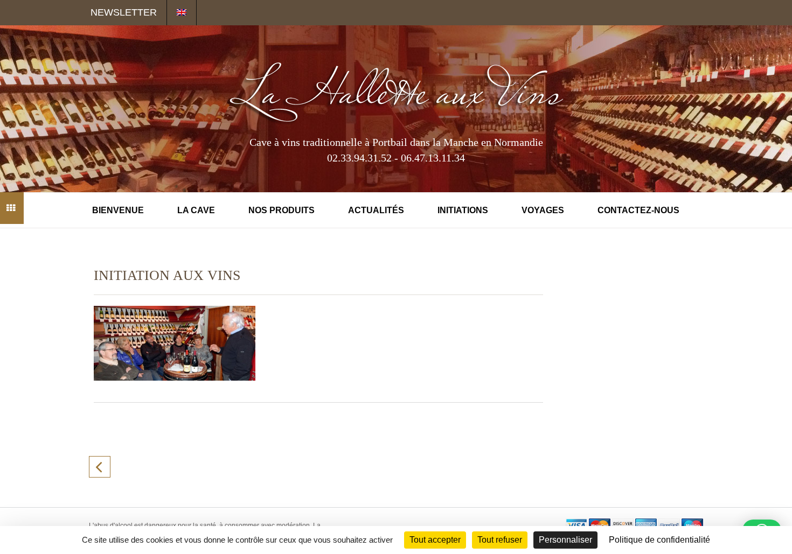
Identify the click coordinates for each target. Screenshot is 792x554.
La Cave (196, 210)
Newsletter (124, 12)
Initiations (462, 210)
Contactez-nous (638, 210)
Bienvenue (118, 210)
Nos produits (281, 210)
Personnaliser (565, 539)
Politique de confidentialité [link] (659, 539)
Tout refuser (499, 539)
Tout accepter (435, 539)
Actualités (376, 210)
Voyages (543, 210)
